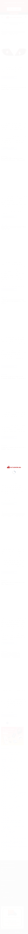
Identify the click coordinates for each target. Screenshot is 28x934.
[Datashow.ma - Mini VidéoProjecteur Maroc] (14, 467)
